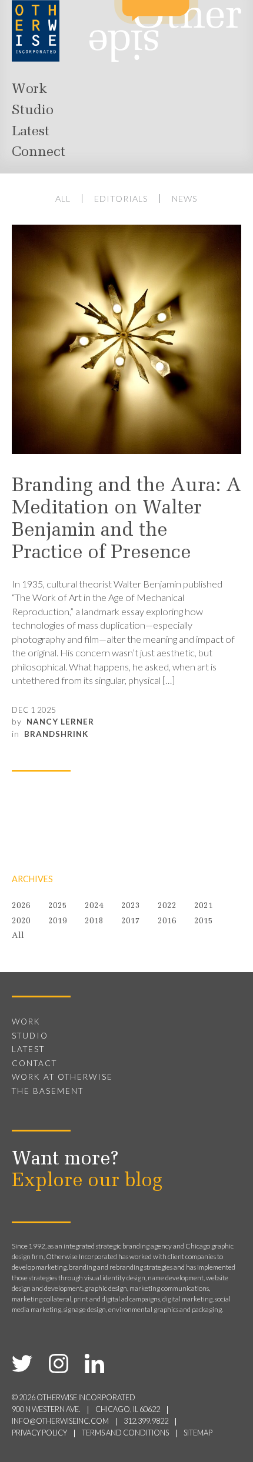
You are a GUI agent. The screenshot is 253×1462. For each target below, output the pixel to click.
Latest (30, 132)
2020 (21, 921)
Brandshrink (56, 734)
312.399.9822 (146, 1421)
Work (29, 89)
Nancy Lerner (60, 721)
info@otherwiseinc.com (60, 1421)
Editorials (121, 198)
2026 (21, 906)
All (63, 198)
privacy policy (39, 1432)
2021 (203, 906)
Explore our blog (87, 1181)
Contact (34, 1063)
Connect (38, 152)
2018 (94, 921)
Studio (33, 111)
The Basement (48, 1091)
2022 (167, 906)
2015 (203, 921)
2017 (130, 921)
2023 (130, 906)
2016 (167, 921)
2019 (57, 921)
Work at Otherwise (62, 1077)
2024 (94, 906)
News (185, 198)
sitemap (198, 1432)
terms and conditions (125, 1432)
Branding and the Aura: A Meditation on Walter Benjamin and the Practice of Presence (126, 520)
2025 (57, 906)
